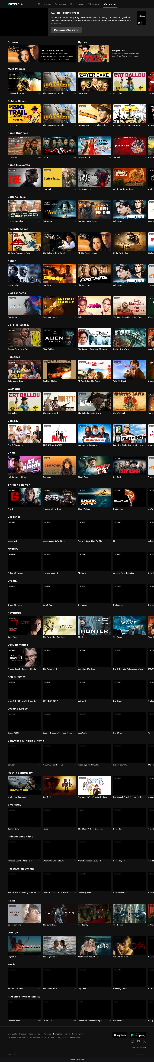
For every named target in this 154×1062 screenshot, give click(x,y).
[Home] (15, 4)
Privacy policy (78, 1034)
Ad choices (35, 1038)
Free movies (79, 4)
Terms (67, 1034)
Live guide (46, 4)
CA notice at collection (18, 1038)
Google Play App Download (138, 1035)
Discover (62, 4)
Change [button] (143, 1047)
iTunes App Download (119, 1035)
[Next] (146, 81)
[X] (144, 1041)
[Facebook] (138, 1041)
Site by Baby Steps (139, 1055)
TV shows (96, 4)
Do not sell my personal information (64, 1038)
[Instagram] (132, 1041)
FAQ (44, 1038)
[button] (66, 30)
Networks (112, 4)
